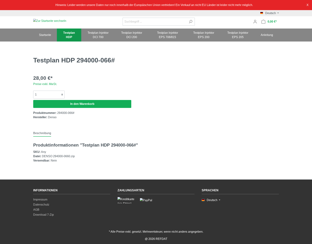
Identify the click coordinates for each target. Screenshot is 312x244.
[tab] (42, 133)
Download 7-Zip (43, 214)
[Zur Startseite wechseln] (49, 21)
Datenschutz (41, 204)
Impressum (40, 199)
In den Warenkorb (82, 103)
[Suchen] (190, 22)
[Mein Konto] (255, 21)
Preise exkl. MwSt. (45, 84)
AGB (36, 209)
